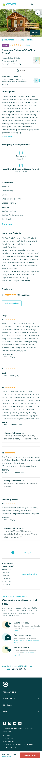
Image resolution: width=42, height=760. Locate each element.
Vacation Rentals (9, 666)
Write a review (12, 303)
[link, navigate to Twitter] (15, 723)
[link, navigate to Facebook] (4, 723)
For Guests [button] (9, 698)
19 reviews (26, 45)
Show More (7, 136)
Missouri (29, 666)
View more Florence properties (18, 40)
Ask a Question (29, 574)
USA (21, 666)
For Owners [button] (9, 692)
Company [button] (7, 705)
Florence (6, 669)
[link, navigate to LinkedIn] (20, 723)
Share (22, 70)
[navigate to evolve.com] (5, 685)
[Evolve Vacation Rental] (10, 4)
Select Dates (30, 755)
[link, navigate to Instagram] (9, 723)
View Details (7, 756)
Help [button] (5, 711)
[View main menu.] (38, 4)
